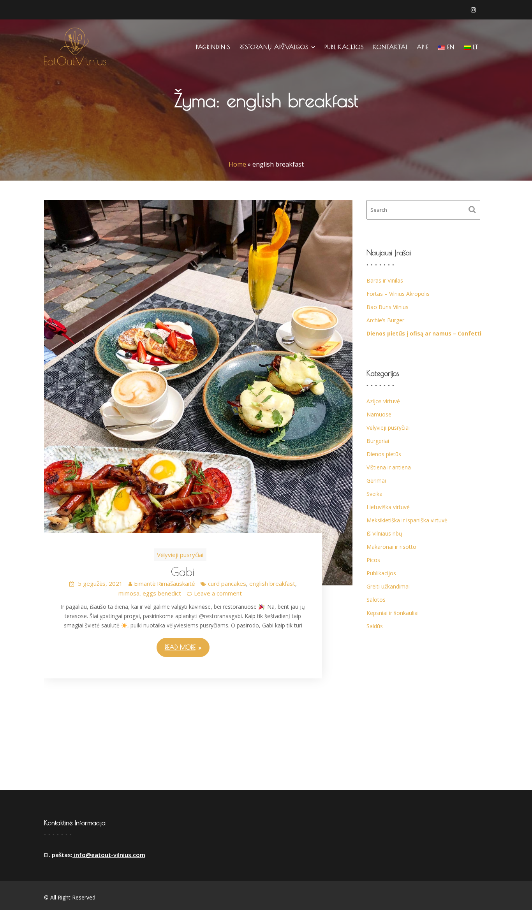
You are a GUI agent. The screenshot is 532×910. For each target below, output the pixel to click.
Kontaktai (390, 47)
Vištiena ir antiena (388, 467)
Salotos (376, 599)
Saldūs (374, 626)
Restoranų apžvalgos (274, 47)
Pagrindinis (213, 47)
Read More (180, 647)
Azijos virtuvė (383, 401)
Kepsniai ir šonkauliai (392, 613)
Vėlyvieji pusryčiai (180, 555)
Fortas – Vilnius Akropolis (398, 293)
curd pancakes (227, 583)
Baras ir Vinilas (384, 280)
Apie (423, 47)
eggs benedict (162, 593)
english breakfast (272, 583)
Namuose (378, 414)
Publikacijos (344, 47)
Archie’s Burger (385, 320)
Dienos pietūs (383, 454)
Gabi (183, 571)
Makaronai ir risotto (391, 546)
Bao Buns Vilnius (387, 307)
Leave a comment (218, 593)
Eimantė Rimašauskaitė (164, 583)
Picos (373, 560)
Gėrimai (376, 480)
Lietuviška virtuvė (388, 507)
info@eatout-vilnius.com (108, 855)
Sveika (374, 493)
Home (237, 164)
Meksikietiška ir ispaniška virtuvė (406, 520)
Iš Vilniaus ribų (384, 533)
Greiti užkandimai (388, 586)
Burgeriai (377, 440)
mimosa (128, 593)
